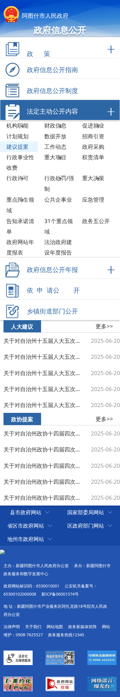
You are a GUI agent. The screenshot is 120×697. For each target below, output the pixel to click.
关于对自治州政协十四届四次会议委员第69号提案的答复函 (44, 497)
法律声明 (11, 626)
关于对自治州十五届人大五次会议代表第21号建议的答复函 (44, 405)
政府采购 (93, 146)
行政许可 (17, 178)
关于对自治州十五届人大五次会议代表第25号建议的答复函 (44, 373)
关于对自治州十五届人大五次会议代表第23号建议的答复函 (44, 389)
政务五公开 (96, 221)
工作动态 (55, 146)
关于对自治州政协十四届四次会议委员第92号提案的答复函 (44, 433)
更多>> (104, 326)
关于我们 (33, 626)
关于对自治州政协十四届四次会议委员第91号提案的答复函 (44, 449)
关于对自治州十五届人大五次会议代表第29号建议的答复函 (44, 341)
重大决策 (93, 178)
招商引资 (93, 136)
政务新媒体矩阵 (82, 626)
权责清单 (93, 157)
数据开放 (55, 136)
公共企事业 (58, 199)
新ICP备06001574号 (60, 594)
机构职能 (17, 125)
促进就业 (93, 125)
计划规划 (17, 136)
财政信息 (55, 125)
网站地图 (55, 626)
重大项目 (55, 157)
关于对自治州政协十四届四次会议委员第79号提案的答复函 (44, 481)
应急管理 (93, 199)
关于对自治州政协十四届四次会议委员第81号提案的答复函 (44, 466)
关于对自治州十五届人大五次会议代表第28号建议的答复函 (44, 357)
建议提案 (17, 146)
